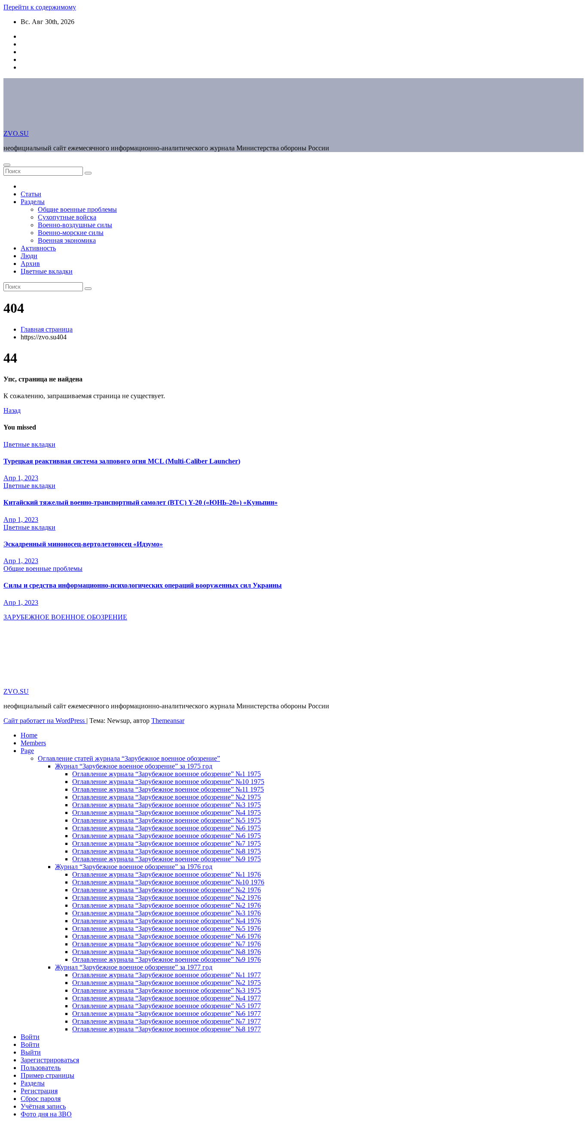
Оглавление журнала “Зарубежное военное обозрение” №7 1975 (166, 843)
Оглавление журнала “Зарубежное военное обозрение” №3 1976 (166, 913)
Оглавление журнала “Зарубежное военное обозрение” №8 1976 (166, 951)
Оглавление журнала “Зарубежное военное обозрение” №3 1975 (166, 804)
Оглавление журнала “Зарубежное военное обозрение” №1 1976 (166, 874)
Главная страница (47, 329)
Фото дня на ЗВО (46, 1114)
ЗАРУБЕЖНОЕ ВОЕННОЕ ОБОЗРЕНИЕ (65, 617)
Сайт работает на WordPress (44, 720)
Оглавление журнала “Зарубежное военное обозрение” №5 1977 (166, 1005)
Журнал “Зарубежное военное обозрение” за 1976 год (133, 866)
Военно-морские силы (71, 232)
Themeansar (167, 720)
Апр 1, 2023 (20, 478)
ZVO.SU (16, 133)
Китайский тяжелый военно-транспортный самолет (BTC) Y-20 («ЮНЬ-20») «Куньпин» (140, 502)
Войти (30, 1036)
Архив (30, 263)
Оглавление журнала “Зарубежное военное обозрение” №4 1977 (166, 998)
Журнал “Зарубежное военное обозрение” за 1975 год (133, 766)
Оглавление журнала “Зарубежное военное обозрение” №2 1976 (166, 889)
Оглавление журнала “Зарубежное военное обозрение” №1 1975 (166, 773)
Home (29, 735)
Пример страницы (47, 1075)
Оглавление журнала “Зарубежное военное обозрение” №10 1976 (168, 882)
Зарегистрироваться (50, 1060)
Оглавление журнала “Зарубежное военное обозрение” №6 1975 (166, 828)
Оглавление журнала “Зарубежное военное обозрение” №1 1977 (166, 975)
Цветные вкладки (47, 271)
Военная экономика (67, 240)
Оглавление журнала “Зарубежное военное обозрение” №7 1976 (166, 944)
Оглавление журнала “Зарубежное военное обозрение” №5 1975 (166, 820)
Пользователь (41, 1067)
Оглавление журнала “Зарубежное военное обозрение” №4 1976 (166, 920)
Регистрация (39, 1091)
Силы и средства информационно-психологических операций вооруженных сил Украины (142, 585)
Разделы (33, 201)
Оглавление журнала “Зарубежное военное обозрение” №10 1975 (168, 781)
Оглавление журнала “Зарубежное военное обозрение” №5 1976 (166, 928)
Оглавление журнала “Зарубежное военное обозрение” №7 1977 (166, 1021)
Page (27, 750)
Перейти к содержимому (39, 7)
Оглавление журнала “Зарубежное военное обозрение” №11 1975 (168, 789)
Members (33, 743)
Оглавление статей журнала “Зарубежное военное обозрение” (129, 758)
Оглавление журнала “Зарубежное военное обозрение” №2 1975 (166, 797)
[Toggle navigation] (6, 165)
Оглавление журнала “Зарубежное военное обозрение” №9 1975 (166, 859)
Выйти (31, 1052)
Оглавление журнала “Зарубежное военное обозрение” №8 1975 (166, 851)
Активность (38, 248)
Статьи (31, 194)
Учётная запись (43, 1106)
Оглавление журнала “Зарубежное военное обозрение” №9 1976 (166, 959)
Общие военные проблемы (77, 209)
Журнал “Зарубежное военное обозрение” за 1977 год (133, 967)
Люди (29, 255)
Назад (12, 410)
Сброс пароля (41, 1098)
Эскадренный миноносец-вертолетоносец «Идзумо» (83, 544)
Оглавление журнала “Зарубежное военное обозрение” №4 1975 (166, 812)
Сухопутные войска (67, 217)
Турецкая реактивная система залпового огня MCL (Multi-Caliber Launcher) (121, 461)
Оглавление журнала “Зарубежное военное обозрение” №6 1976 (166, 936)
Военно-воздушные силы (75, 225)
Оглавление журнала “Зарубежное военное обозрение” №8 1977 (166, 1029)
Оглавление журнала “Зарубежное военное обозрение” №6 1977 (166, 1013)
